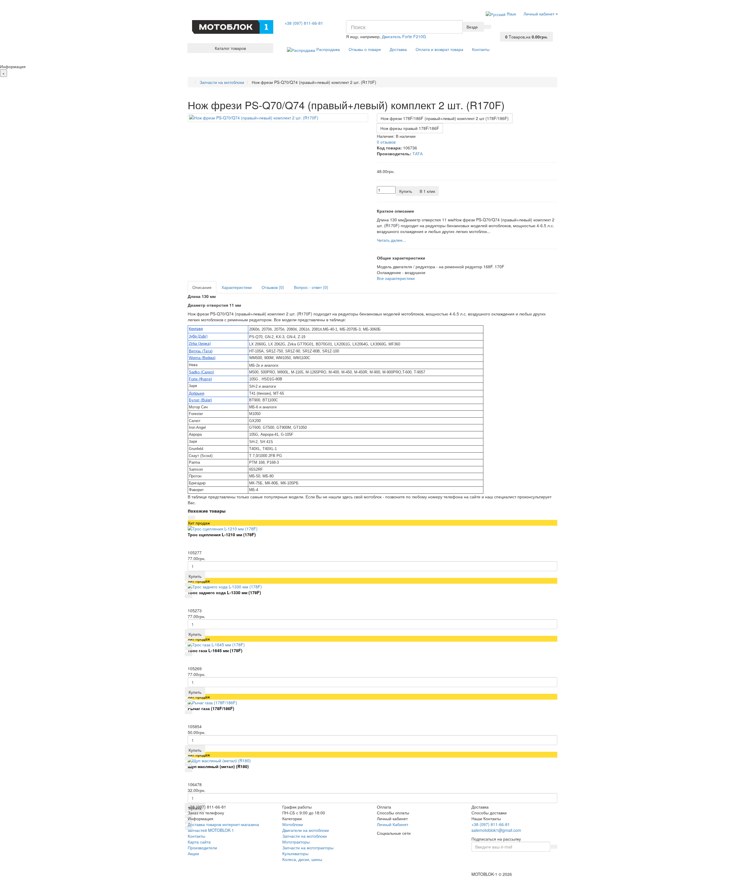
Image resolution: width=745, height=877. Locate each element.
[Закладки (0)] (504, 30)
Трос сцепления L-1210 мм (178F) (222, 534)
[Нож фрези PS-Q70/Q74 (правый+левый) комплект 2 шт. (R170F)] (278, 117)
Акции (193, 853)
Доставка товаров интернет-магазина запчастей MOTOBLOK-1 (223, 827)
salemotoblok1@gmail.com (496, 830)
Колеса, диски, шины (302, 859)
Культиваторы (295, 853)
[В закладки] (188, 590)
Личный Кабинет (392, 824)
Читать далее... (391, 240)
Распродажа (327, 49)
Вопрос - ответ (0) (311, 287)
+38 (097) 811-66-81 (304, 23)
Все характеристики (396, 278)
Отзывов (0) (273, 287)
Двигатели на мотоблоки (305, 830)
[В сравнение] (188, 596)
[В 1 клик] (188, 585)
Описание (202, 287)
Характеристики (236, 287)
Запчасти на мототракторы (308, 847)
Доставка (398, 49)
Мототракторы (296, 842)
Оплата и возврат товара (439, 49)
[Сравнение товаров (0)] (504, 24)
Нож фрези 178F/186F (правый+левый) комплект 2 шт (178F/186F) (445, 118)
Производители (202, 847)
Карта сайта (199, 842)
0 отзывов (386, 142)
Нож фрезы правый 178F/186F (409, 128)
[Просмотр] (191, 518)
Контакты (480, 49)
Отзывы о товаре (365, 49)
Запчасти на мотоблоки (304, 836)
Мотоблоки (292, 824)
